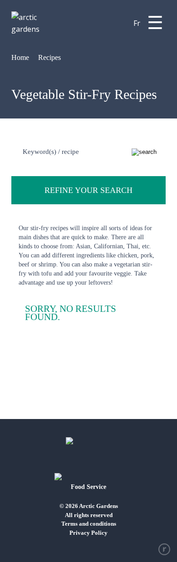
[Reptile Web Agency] (164, 549)
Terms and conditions (88, 523)
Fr (136, 23)
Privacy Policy (88, 532)
